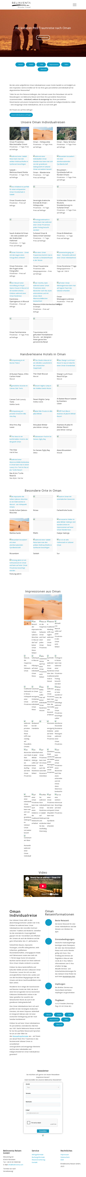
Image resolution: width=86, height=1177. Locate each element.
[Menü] (73, 4)
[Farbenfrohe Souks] (66, 501)
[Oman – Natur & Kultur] (66, 133)
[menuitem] (69, 4)
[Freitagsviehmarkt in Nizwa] (27, 702)
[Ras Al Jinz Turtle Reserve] (19, 464)
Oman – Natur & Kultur (66, 142)
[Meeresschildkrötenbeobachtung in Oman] (43, 292)
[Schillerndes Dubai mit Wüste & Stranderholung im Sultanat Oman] (66, 191)
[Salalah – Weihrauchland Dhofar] (19, 161)
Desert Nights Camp (41, 399)
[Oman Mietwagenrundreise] (66, 288)
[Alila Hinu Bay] (19, 416)
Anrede (28, 1084)
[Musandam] (19, 545)
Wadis (35, 533)
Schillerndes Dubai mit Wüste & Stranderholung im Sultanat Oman (66, 204)
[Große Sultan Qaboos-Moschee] (19, 501)
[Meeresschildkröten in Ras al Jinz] (58, 770)
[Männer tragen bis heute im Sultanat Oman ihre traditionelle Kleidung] (51, 637)
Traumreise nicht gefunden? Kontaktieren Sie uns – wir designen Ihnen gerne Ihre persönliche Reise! (43, 337)
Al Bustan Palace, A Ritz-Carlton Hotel (19, 375)
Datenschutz (65, 1157)
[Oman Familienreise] (19, 323)
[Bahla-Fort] (43, 702)
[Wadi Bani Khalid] (27, 770)
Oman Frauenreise (40, 266)
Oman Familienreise (18, 332)
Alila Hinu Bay (15, 424)
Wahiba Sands (15, 533)
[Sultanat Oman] (43, 607)
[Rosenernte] (43, 770)
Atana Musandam (64, 450)
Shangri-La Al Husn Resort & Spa (64, 375)
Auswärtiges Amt (69, 976)
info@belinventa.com (15, 1165)
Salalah (36, 553)
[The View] (19, 441)
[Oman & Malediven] (66, 224)
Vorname (28, 1093)
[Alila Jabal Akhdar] (43, 416)
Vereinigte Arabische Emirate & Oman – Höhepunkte (41, 202)
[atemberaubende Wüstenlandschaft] (58, 734)
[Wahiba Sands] (19, 524)
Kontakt (34, 1162)
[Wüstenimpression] (51, 734)
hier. (65, 966)
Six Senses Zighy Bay (41, 450)
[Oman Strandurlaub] (19, 191)
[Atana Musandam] (66, 441)
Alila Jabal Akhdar (40, 424)
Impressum (65, 1154)
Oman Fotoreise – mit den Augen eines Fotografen (18, 268)
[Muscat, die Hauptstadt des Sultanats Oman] (27, 669)
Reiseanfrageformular (20, 1036)
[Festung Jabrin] (19, 565)
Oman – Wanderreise (41, 172)
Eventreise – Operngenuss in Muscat (19, 300)
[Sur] (66, 545)
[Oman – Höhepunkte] (43, 133)
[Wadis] (43, 524)
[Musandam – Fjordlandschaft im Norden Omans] (66, 161)
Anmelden (43, 1131)
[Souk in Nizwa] (51, 669)
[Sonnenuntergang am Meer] (27, 845)
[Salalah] (43, 545)
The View (13, 450)
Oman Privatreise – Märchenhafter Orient (18, 143)
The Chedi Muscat (40, 374)
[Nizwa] (43, 501)
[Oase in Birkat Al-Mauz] (58, 702)
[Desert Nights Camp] (43, 390)
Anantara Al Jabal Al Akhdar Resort (65, 425)
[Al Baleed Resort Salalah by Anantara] (66, 390)
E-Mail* (28, 1110)
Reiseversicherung (38, 1160)
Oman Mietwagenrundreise (65, 297)
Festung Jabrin (15, 574)
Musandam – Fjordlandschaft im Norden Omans (64, 172)
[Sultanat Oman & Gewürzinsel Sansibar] (43, 224)
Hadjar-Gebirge (63, 533)
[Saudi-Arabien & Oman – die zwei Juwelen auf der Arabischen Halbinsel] (19, 224)
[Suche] (69, 4)
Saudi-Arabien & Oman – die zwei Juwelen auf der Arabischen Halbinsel (19, 237)
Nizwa (35, 510)
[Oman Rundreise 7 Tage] (66, 257)
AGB (62, 1160)
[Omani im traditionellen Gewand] (27, 734)
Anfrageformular (38, 1154)
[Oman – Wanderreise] (43, 163)
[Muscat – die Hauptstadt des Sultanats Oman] (43, 637)
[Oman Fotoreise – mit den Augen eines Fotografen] (19, 257)
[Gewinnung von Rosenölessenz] (51, 702)
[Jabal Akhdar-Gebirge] (35, 770)
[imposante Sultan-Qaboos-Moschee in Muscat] (35, 637)
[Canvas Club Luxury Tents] (19, 391)
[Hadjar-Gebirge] (66, 524)
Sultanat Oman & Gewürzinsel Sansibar (42, 234)
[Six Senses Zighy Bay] (43, 441)
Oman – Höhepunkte (41, 142)
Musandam (14, 553)
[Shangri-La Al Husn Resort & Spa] (66, 365)
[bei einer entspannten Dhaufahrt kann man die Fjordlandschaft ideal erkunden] (51, 813)
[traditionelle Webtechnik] (35, 813)
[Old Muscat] (58, 637)
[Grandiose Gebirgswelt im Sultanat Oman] (27, 813)
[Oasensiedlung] (35, 702)
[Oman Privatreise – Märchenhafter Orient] (19, 133)
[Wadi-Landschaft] (51, 770)
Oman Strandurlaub (18, 200)
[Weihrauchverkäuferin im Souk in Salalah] (43, 813)
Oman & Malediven (64, 233)
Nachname (29, 1101)
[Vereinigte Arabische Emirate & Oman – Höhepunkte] (43, 191)
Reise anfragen (43, 37)
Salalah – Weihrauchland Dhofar (19, 171)
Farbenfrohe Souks (64, 510)
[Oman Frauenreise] (43, 257)
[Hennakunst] (43, 734)
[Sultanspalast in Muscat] (35, 669)
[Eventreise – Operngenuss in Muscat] (19, 289)
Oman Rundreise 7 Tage (66, 266)
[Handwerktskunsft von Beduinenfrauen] (35, 734)
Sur (58, 553)
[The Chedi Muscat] (43, 365)
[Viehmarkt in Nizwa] (58, 669)
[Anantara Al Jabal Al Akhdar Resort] (66, 416)
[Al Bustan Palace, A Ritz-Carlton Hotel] (19, 365)
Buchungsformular (38, 1157)
